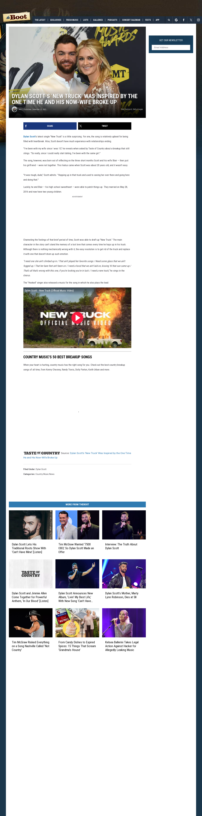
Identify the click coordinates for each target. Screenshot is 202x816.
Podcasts (112, 20)
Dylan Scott (29, 136)
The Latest (40, 20)
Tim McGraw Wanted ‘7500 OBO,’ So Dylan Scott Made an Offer (76, 548)
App (157, 20)
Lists (85, 20)
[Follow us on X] (191, 20)
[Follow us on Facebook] (183, 20)
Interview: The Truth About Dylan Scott (121, 546)
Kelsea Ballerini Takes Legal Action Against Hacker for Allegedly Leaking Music (122, 646)
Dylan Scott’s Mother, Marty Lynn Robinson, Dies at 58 (121, 595)
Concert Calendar (131, 20)
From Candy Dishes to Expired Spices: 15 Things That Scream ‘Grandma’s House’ (77, 646)
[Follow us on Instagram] (198, 20)
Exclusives (55, 20)
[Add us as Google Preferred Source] (176, 20)
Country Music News (44, 474)
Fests (148, 20)
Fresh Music (72, 20)
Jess (20, 109)
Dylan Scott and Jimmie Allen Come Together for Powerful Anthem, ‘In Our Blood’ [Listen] (30, 597)
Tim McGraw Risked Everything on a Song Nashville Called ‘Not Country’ (30, 646)
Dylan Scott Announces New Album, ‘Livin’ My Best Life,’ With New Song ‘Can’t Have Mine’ (75, 597)
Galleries (98, 20)
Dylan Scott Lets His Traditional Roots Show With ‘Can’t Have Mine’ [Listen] (29, 548)
